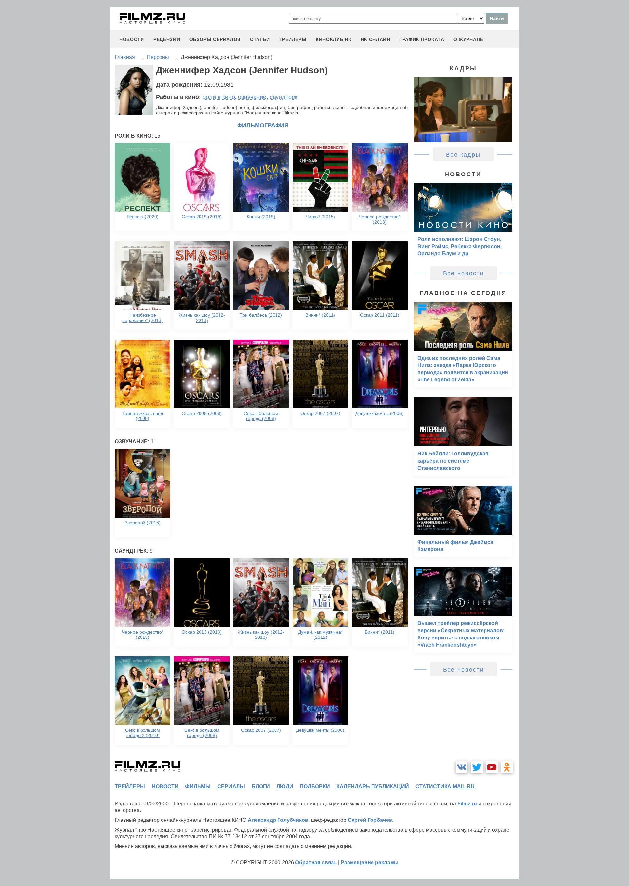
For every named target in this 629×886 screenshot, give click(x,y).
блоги (261, 786)
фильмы (198, 786)
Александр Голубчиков (278, 820)
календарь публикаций (372, 786)
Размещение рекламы (370, 862)
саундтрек (283, 97)
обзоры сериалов (215, 39)
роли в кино (218, 97)
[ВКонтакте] (461, 767)
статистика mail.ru (445, 786)
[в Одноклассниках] (507, 767)
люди (284, 786)
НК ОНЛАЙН (375, 39)
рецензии (166, 39)
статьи (260, 39)
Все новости (463, 273)
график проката (421, 39)
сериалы (231, 786)
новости (131, 39)
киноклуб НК (334, 39)
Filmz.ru (467, 803)
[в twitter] (477, 767)
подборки (315, 786)
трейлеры (293, 39)
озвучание (252, 97)
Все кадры (463, 154)
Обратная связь (316, 862)
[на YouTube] (492, 767)
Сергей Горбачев (370, 820)
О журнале (468, 39)
